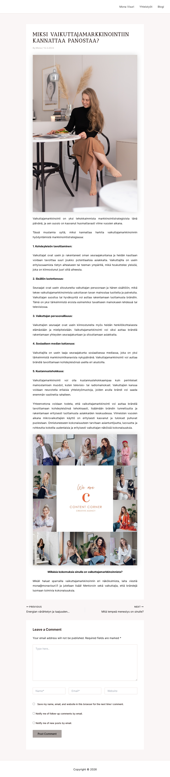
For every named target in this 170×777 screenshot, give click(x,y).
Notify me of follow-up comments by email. (59, 713)
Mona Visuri (126, 6)
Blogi (161, 6)
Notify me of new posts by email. (54, 723)
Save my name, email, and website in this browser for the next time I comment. (80, 704)
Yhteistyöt (145, 6)
